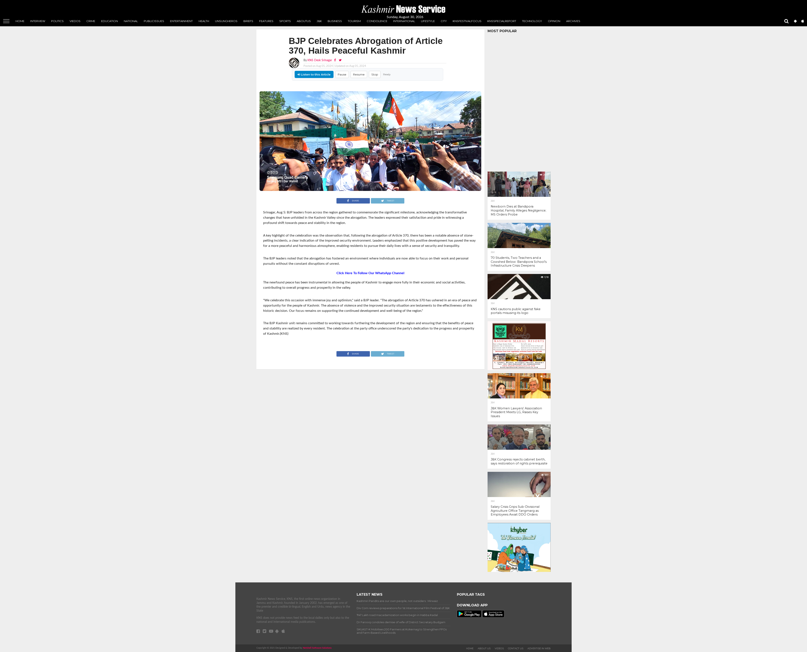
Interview (37, 21)
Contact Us (515, 648)
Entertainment (181, 21)
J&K (319, 21)
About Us (484, 648)
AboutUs (304, 21)
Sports (285, 21)
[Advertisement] (519, 101)
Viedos (75, 21)
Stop (374, 74)
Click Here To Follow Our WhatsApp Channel (370, 273)
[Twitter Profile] (340, 60)
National (131, 21)
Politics (57, 21)
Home (20, 21)
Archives (573, 21)
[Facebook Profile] (335, 60)
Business (335, 21)
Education (109, 21)
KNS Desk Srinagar (319, 60)
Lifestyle (428, 21)
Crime (90, 21)
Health (204, 21)
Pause (342, 74)
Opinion (554, 21)
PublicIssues (154, 21)
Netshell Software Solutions (317, 648)
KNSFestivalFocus (467, 21)
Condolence (377, 21)
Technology (532, 21)
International (404, 21)
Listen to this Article (315, 74)
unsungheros (226, 21)
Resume (359, 74)
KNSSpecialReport (501, 21)
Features (266, 21)
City (444, 21)
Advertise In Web (539, 648)
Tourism (354, 21)
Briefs (248, 21)
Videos (499, 648)
